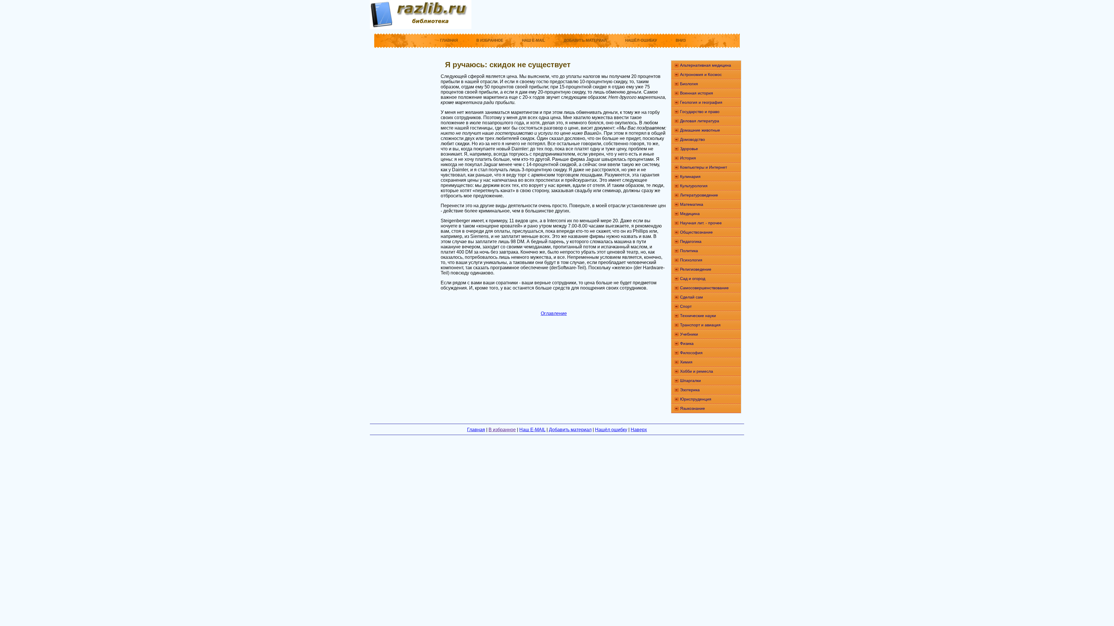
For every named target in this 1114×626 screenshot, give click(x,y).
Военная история (696, 93)
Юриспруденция (695, 399)
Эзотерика (690, 389)
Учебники (689, 334)
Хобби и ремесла (696, 371)
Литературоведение (699, 195)
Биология (689, 83)
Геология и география (701, 102)
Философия (691, 352)
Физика (687, 343)
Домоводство (692, 139)
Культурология (694, 185)
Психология (691, 260)
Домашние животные (700, 130)
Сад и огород (692, 278)
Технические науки (698, 315)
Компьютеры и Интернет (703, 167)
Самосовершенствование (704, 287)
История (688, 158)
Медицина (690, 213)
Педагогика (690, 241)
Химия (686, 362)
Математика (691, 204)
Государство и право (699, 111)
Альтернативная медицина (705, 65)
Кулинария (690, 176)
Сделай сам (691, 297)
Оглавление (554, 313)
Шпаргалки (690, 380)
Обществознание (696, 232)
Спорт (686, 306)
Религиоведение (695, 269)
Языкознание (692, 408)
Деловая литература (699, 121)
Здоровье (689, 148)
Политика (689, 250)
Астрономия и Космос (701, 74)
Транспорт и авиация (700, 325)
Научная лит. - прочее (701, 223)
